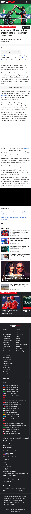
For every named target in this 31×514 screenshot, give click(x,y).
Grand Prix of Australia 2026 (12, 385)
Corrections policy (8, 502)
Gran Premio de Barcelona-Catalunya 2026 (15, 400)
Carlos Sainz (6, 353)
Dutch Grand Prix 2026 (10, 410)
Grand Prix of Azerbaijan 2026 (12, 416)
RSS (20, 496)
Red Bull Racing (20, 351)
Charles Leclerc (7, 334)
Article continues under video (15, 87)
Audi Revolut (19, 336)
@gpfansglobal (8, 443)
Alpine (17, 332)
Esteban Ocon (6, 361)
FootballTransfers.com (8, 488)
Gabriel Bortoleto (7, 371)
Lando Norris (6, 336)
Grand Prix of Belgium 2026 (12, 406)
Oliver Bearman (7, 359)
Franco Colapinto (7, 340)
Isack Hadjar (6, 344)
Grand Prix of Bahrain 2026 (12, 419)
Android (6, 500)
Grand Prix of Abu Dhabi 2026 (12, 433)
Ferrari (18, 340)
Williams (18, 353)
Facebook (12, 498)
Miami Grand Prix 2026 (11, 393)
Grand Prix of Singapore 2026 (12, 421)
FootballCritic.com (20, 488)
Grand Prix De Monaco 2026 (12, 398)
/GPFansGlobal (8, 447)
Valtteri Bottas (6, 376)
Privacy (12, 504)
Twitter (17, 498)
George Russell (6, 357)
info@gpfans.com (7, 468)
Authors (6, 496)
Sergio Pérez (6, 378)
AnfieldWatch (19, 491)
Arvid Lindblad (6, 367)
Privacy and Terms (13, 496)
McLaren (26, 149)
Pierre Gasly (6, 342)
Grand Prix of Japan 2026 (11, 389)
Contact (24, 496)
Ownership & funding (19, 502)
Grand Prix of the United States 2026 (14, 423)
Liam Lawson (6, 346)
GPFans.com (6, 491)
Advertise (6, 498)
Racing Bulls (19, 348)
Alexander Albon (7, 351)
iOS (10, 500)
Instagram (22, 498)
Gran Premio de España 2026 (12, 414)
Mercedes (4, 95)
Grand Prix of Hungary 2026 (12, 408)
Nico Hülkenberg (7, 374)
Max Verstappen (6, 56)
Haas (17, 342)
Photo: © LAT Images (5, 24)
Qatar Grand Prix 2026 (10, 431)
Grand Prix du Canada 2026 (12, 396)
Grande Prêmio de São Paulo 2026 (13, 427)
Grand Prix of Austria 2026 (11, 402)
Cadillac (18, 338)
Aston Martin (19, 334)
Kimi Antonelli (6, 355)
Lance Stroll (6, 365)
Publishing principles (17, 500)
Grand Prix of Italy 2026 (11, 412)
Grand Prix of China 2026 (11, 387)
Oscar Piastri (6, 338)
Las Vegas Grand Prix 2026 (12, 429)
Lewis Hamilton (7, 332)
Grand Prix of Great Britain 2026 (13, 404)
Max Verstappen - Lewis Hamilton (8, 26)
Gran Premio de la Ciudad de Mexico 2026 (15, 425)
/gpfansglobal (8, 441)
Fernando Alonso (7, 363)
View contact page (7, 481)
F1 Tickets (6, 504)
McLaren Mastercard (21, 344)
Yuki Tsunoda (6, 369)
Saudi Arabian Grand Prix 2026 (12, 391)
